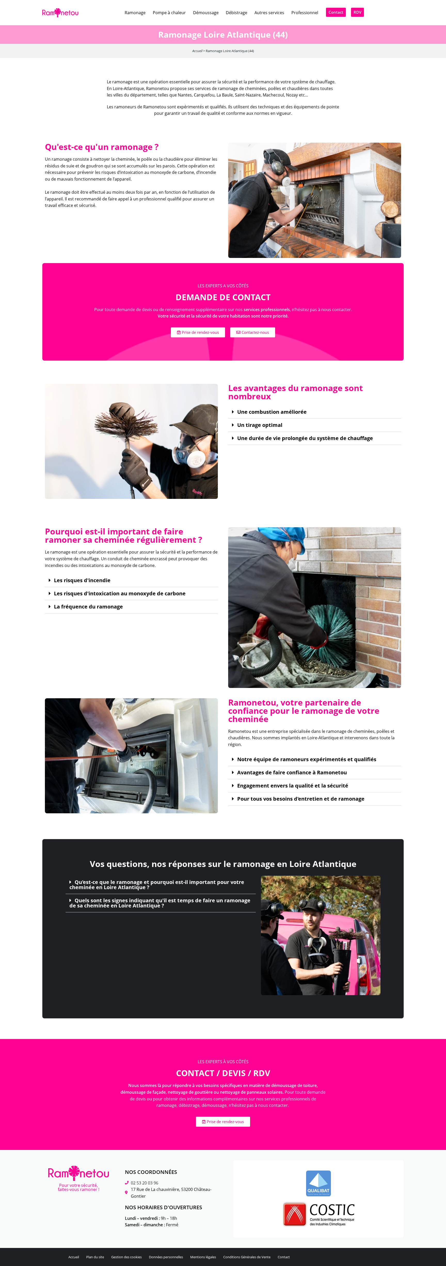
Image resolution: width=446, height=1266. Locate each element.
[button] (314, 412)
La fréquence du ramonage (88, 606)
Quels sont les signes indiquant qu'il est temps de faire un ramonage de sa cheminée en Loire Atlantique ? (159, 903)
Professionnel (304, 12)
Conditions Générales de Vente (246, 1257)
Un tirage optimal (259, 425)
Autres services (269, 12)
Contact (284, 1257)
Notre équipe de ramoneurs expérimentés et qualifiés (306, 759)
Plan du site (95, 1257)
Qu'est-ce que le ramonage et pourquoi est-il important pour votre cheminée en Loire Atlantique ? (156, 885)
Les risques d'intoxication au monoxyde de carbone (120, 593)
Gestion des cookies (126, 1257)
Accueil (197, 50)
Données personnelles (166, 1257)
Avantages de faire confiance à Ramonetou (292, 772)
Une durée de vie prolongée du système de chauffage (305, 438)
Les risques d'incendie (82, 580)
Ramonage (135, 12)
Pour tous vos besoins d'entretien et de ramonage (300, 798)
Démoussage (206, 12)
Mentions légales (203, 1257)
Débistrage (236, 12)
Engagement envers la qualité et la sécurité (292, 785)
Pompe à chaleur (169, 12)
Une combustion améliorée (272, 412)
